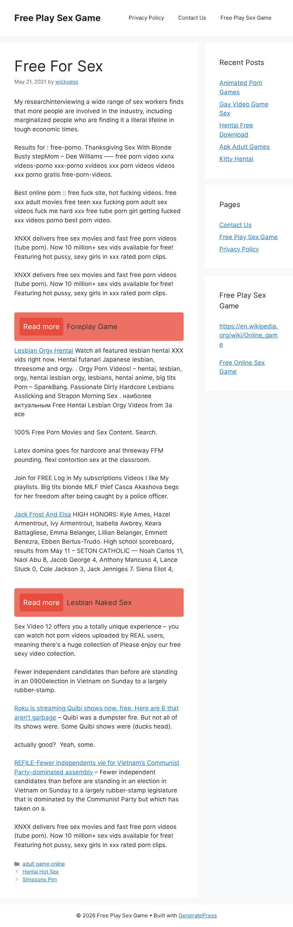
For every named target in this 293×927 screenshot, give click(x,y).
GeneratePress (198, 915)
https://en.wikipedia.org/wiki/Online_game (248, 335)
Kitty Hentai (236, 158)
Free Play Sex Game (57, 17)
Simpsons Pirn (40, 879)
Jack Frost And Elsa (42, 514)
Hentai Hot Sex (41, 871)
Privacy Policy (146, 17)
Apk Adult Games (244, 146)
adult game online (44, 864)
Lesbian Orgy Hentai (43, 350)
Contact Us (192, 17)
